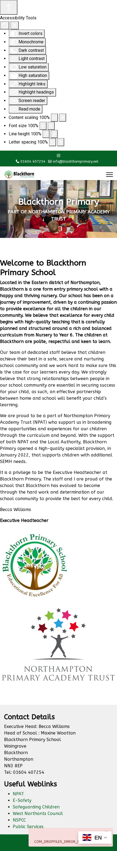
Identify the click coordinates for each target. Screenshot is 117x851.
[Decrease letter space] (52, 142)
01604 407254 (32, 161)
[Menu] (109, 174)
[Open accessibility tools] (8, 7)
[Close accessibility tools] (14, 25)
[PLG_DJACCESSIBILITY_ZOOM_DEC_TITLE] (54, 118)
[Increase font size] (51, 126)
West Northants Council (38, 813)
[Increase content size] (62, 118)
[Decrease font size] (43, 126)
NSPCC (19, 820)
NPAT (18, 793)
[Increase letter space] (60, 142)
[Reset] (4, 25)
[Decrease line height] (46, 134)
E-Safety (22, 800)
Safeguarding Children (36, 807)
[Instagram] (58, 155)
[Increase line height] (54, 134)
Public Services (28, 826)
